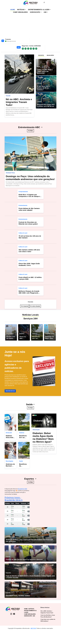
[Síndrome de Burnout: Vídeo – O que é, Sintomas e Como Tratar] (10, 450)
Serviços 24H (30, 318)
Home (12, 9)
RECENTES (41, 55)
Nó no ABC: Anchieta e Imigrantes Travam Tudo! (19, 102)
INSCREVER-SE (10, 391)
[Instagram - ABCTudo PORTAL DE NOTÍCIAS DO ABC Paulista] (11, 614)
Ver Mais (30, 130)
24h (45, 12)
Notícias (21, 9)
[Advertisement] (30, 26)
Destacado (9, 432)
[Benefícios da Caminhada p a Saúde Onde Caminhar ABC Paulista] (24, 450)
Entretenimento (23, 205)
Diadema (21, 432)
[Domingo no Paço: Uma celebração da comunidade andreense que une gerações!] (30, 153)
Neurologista (9, 461)
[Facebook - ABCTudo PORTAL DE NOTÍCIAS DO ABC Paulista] (14, 614)
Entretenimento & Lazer (38, 9)
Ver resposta (24, 306)
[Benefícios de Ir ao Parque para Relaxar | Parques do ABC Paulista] (24, 422)
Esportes (29, 479)
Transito (8, 95)
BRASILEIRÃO (50, 55)
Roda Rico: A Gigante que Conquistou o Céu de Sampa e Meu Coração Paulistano (29, 196)
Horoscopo (35, 12)
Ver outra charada (35, 306)
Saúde (29, 404)
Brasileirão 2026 (22, 489)
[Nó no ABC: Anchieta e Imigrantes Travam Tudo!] (19, 74)
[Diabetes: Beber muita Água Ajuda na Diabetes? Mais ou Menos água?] (43, 421)
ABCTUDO (33, 628)
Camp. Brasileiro (20, 12)
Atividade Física (10, 172)
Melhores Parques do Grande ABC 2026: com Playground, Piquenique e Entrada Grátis (29, 293)
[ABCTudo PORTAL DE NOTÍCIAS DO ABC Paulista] (30, 3)
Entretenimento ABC (29, 127)
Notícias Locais (30, 315)
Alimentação (36, 429)
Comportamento (23, 191)
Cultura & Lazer (23, 233)
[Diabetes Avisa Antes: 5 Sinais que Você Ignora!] (10, 422)
